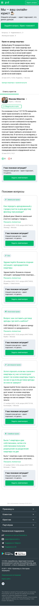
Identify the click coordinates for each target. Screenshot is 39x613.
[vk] (3, 583)
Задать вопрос (31, 2)
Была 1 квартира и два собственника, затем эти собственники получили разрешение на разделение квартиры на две (16, 446)
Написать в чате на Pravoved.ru (16, 535)
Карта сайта (6, 579)
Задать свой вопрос (19, 178)
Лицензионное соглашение (11, 575)
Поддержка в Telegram (13, 543)
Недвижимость (16, 32)
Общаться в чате (12, 106)
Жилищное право (8, 36)
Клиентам (7, 514)
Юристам (7, 520)
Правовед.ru (8, 509)
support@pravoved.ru (12, 539)
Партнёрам (8, 525)
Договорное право (14, 365)
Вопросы (5, 32)
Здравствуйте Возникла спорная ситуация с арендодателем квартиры (18, 265)
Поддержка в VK (10, 547)
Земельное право (13, 200)
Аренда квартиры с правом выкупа (14, 83)
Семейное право (13, 434)
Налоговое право (13, 312)
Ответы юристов (9, 92)
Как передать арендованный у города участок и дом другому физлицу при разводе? (18, 209)
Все (8, 256)
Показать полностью (12, 222)
